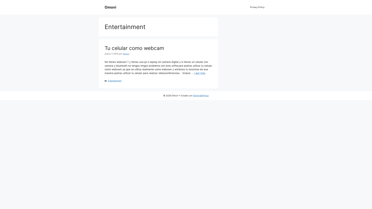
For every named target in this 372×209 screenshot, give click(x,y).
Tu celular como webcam (134, 48)
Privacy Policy (257, 7)
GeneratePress (201, 95)
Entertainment (114, 81)
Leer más (199, 73)
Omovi (110, 7)
